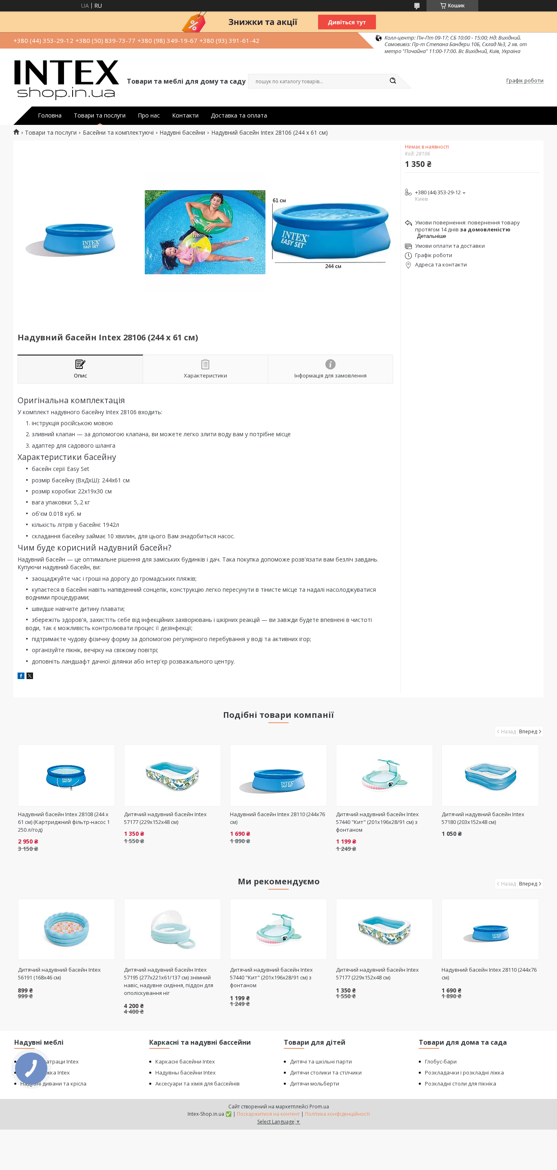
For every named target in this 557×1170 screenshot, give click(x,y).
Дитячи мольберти (314, 1083)
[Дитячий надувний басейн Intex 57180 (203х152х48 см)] (490, 775)
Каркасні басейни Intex (185, 1061)
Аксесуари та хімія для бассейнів (197, 1083)
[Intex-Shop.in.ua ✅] (66, 80)
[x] (30, 677)
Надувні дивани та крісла (53, 1083)
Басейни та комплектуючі (118, 132)
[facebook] (21, 677)
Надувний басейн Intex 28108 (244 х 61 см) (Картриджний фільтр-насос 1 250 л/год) (64, 821)
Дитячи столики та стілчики (326, 1072)
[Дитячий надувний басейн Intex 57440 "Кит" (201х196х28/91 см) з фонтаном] (384, 775)
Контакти (185, 115)
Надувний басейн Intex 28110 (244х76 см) (489, 973)
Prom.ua (319, 1106)
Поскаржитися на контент (268, 1113)
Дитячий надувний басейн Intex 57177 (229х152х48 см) (165, 818)
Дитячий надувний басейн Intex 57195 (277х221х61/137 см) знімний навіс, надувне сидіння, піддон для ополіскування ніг (168, 981)
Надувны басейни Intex (185, 1072)
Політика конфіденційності (337, 1113)
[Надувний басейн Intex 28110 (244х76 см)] (278, 775)
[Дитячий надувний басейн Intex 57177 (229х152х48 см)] (172, 775)
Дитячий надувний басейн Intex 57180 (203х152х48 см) (483, 818)
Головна (50, 115)
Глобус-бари (441, 1061)
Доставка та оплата (239, 115)
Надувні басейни (182, 132)
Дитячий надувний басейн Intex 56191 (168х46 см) (59, 973)
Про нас (149, 115)
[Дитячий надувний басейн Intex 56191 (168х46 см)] (66, 929)
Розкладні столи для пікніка (460, 1083)
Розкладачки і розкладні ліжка (464, 1072)
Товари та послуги (100, 115)
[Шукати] (393, 81)
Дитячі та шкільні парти (321, 1061)
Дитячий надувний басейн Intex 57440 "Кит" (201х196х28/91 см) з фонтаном (377, 821)
